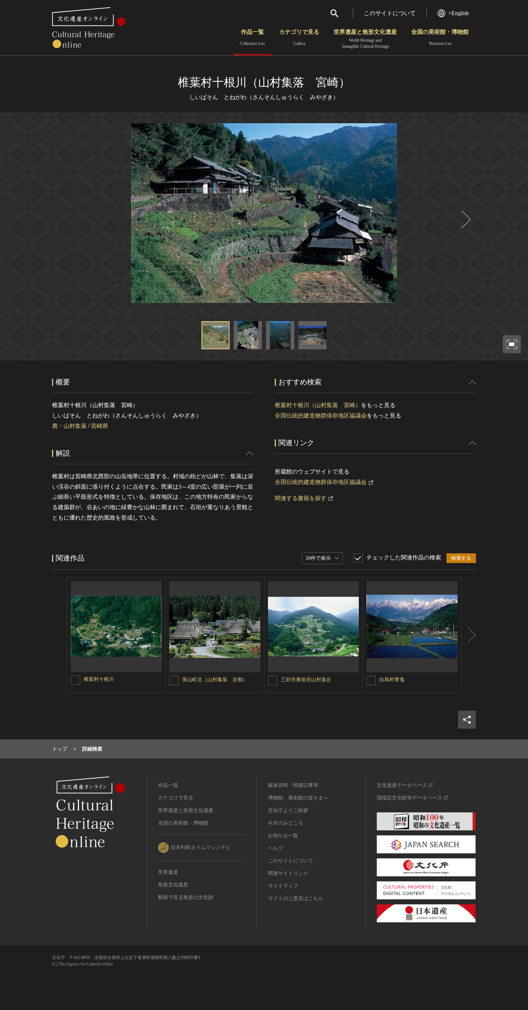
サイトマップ (283, 886)
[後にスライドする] (465, 219)
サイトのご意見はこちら (295, 898)
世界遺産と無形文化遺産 (365, 39)
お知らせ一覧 (283, 835)
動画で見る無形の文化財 (185, 897)
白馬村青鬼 (391, 679)
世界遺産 (168, 872)
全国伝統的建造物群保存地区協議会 (321, 415)
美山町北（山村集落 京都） (214, 679)
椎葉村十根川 (99, 679)
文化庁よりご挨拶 (288, 810)
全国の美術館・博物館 (440, 37)
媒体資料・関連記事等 (293, 785)
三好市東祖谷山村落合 (306, 679)
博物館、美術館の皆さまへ (298, 798)
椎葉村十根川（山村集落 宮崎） (318, 405)
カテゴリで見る (299, 37)
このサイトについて (390, 13)
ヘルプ (275, 848)
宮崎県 (99, 426)
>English (458, 13)
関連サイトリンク (288, 873)
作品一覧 (252, 37)
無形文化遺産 (173, 884)
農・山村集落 (69, 426)
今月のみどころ (285, 823)
